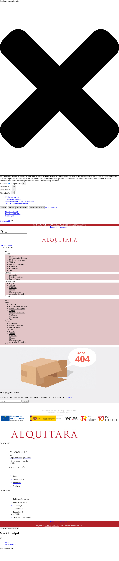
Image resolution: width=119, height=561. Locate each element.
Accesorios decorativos (17, 294)
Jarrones (12, 286)
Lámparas (13, 288)
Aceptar (3, 207)
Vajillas (12, 262)
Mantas (12, 290)
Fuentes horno (14, 279)
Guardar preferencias (37, 207)
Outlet (7, 296)
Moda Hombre (10, 544)
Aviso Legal (9, 216)
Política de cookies (11, 212)
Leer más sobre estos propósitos (16, 203)
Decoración (10, 281)
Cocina (8, 273)
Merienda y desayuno (17, 260)
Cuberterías (13, 268)
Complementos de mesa (18, 258)
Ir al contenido (5, 221)
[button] (59, 88)
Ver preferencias (21, 207)
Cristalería (13, 266)
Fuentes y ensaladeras (17, 264)
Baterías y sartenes (16, 277)
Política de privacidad (12, 214)
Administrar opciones (12, 197)
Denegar (11, 207)
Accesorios (13, 275)
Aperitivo (12, 256)
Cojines (12, 284)
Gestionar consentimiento (9, 528)
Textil (11, 271)
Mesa (7, 254)
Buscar (2, 230)
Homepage (69, 397)
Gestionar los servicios (13, 199)
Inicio (7, 251)
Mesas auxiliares (15, 292)
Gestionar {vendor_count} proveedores (19, 201)
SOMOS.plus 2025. (52, 526)
